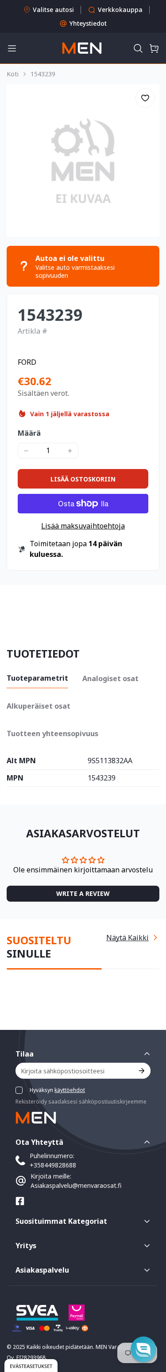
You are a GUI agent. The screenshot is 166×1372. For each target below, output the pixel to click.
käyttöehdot (69, 1090)
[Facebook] (19, 1201)
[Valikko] (12, 48)
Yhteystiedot (88, 23)
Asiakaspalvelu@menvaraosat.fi (76, 1185)
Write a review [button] (83, 893)
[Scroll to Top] (150, 1325)
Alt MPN (21, 761)
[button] (138, 48)
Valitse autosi (53, 9)
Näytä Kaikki (127, 938)
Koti (13, 74)
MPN (15, 778)
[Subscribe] (141, 1071)
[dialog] (31, 1365)
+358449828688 (53, 1165)
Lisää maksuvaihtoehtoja (83, 526)
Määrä (29, 433)
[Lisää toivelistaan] (145, 98)
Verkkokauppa (120, 9)
